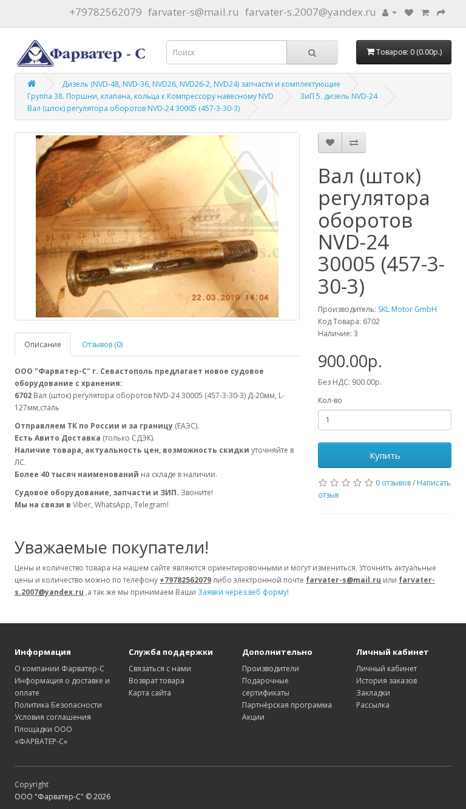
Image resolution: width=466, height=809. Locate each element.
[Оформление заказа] (441, 12)
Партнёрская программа (287, 705)
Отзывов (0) (102, 344)
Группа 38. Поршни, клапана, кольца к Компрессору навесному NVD (150, 96)
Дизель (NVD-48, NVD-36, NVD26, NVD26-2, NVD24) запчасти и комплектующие (201, 84)
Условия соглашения (53, 717)
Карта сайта (150, 693)
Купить (385, 455)
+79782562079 (105, 12)
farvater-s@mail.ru (193, 12)
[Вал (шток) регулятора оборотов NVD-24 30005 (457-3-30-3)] (157, 226)
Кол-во (330, 400)
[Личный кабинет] (389, 12)
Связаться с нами (160, 668)
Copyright (32, 784)
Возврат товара (156, 680)
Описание (42, 344)
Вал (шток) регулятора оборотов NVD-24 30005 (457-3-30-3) (133, 108)
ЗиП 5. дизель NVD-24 (338, 96)
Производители (270, 668)
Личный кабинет (386, 668)
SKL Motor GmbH (407, 309)
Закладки (373, 693)
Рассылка (373, 705)
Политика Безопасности (58, 705)
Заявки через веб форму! (243, 592)
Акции (253, 717)
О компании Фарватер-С (59, 668)
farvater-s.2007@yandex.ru (310, 12)
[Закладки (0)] (409, 12)
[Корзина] (425, 12)
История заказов (386, 680)
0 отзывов (393, 483)
